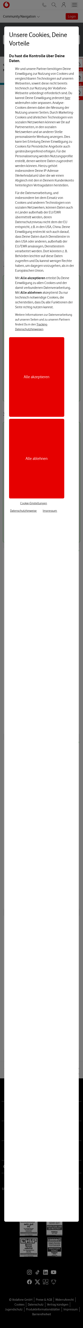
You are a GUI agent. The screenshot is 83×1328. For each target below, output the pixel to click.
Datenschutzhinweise (23, 511)
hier (67, 98)
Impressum (50, 511)
